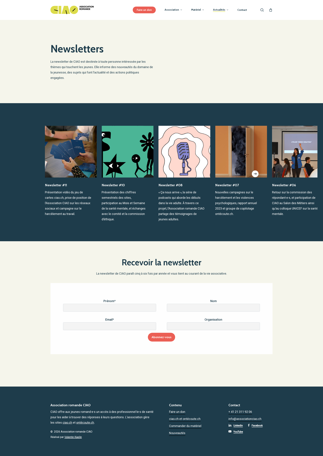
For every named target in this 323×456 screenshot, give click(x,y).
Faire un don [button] (177, 412)
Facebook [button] (257, 425)
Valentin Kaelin (73, 437)
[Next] (255, 173)
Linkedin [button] (238, 425)
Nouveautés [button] (177, 433)
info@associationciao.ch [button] (244, 419)
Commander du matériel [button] (185, 426)
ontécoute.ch (85, 422)
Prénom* (109, 301)
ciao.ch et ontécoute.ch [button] (185, 419)
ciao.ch (67, 422)
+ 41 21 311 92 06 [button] (240, 412)
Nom (213, 301)
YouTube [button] (238, 431)
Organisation (213, 319)
